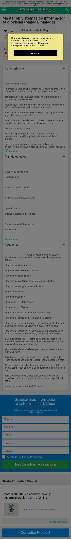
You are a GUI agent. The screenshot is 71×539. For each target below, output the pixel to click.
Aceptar (35, 53)
